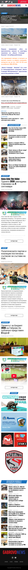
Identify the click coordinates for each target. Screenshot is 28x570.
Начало (6, 561)
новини (19, 106)
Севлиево (17, 108)
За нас (11, 561)
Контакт (21, 561)
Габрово (13, 106)
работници (10, 108)
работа (4, 108)
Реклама (16, 561)
